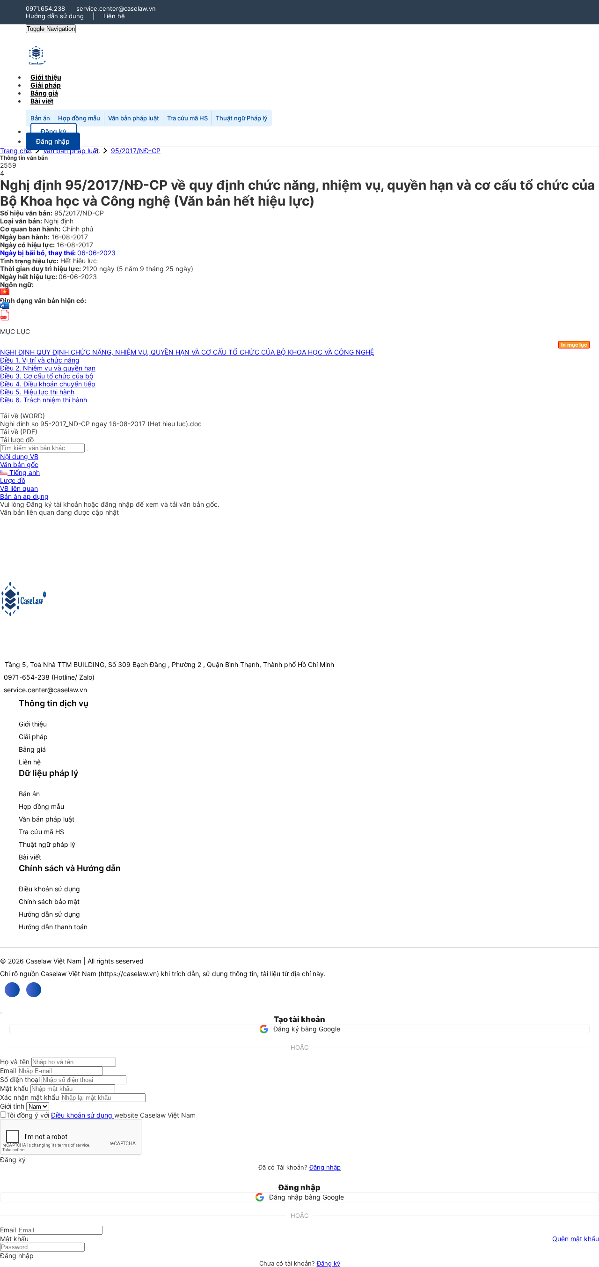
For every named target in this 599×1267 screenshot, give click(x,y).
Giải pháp (33, 737)
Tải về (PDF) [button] (18, 432)
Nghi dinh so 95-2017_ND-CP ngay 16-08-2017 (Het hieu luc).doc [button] (101, 424)
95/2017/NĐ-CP (136, 151)
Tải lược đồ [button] (17, 440)
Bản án (40, 118)
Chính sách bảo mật (49, 901)
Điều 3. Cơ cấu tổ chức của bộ (46, 376)
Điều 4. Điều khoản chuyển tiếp (47, 384)
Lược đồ (12, 480)
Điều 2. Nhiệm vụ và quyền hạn (47, 368)
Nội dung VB (19, 456)
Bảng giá (32, 749)
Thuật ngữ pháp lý (47, 844)
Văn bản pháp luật (133, 118)
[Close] (1, 1013)
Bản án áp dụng (24, 496)
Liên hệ (114, 16)
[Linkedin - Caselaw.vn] (33, 989)
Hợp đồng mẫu (79, 118)
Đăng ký (328, 1263)
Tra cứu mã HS (187, 118)
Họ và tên (14, 1062)
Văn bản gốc (19, 464)
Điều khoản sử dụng (49, 889)
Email (8, 1070)
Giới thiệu (33, 724)
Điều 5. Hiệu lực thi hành (37, 392)
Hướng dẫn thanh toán (53, 927)
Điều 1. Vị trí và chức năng (40, 360)
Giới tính (12, 1106)
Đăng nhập (325, 1167)
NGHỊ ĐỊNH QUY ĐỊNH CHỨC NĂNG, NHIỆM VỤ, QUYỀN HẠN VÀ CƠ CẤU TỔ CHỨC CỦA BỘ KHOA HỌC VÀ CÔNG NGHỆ (187, 352)
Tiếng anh (23, 472)
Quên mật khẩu (575, 1239)
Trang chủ (15, 151)
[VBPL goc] (4, 323)
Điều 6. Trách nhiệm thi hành (43, 400)
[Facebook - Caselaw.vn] (12, 989)
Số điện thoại (20, 1079)
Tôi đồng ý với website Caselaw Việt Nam (101, 1115)
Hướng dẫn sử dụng (55, 16)
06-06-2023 (58, 253)
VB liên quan (19, 488)
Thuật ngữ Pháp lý (241, 118)
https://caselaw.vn (129, 974)
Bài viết (41, 101)
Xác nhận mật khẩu (29, 1097)
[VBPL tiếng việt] (4, 292)
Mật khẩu (14, 1088)
